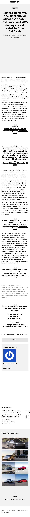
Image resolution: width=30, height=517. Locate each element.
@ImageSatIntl (18, 269)
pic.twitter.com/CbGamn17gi (15, 129)
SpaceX (15, 8)
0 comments (16, 37)
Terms (8, 510)
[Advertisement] (15, 57)
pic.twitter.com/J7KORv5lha (15, 273)
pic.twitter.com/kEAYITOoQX (15, 224)
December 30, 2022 (20, 228)
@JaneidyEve (21, 291)
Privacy (13, 510)
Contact (3, 510)
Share (16, 340)
